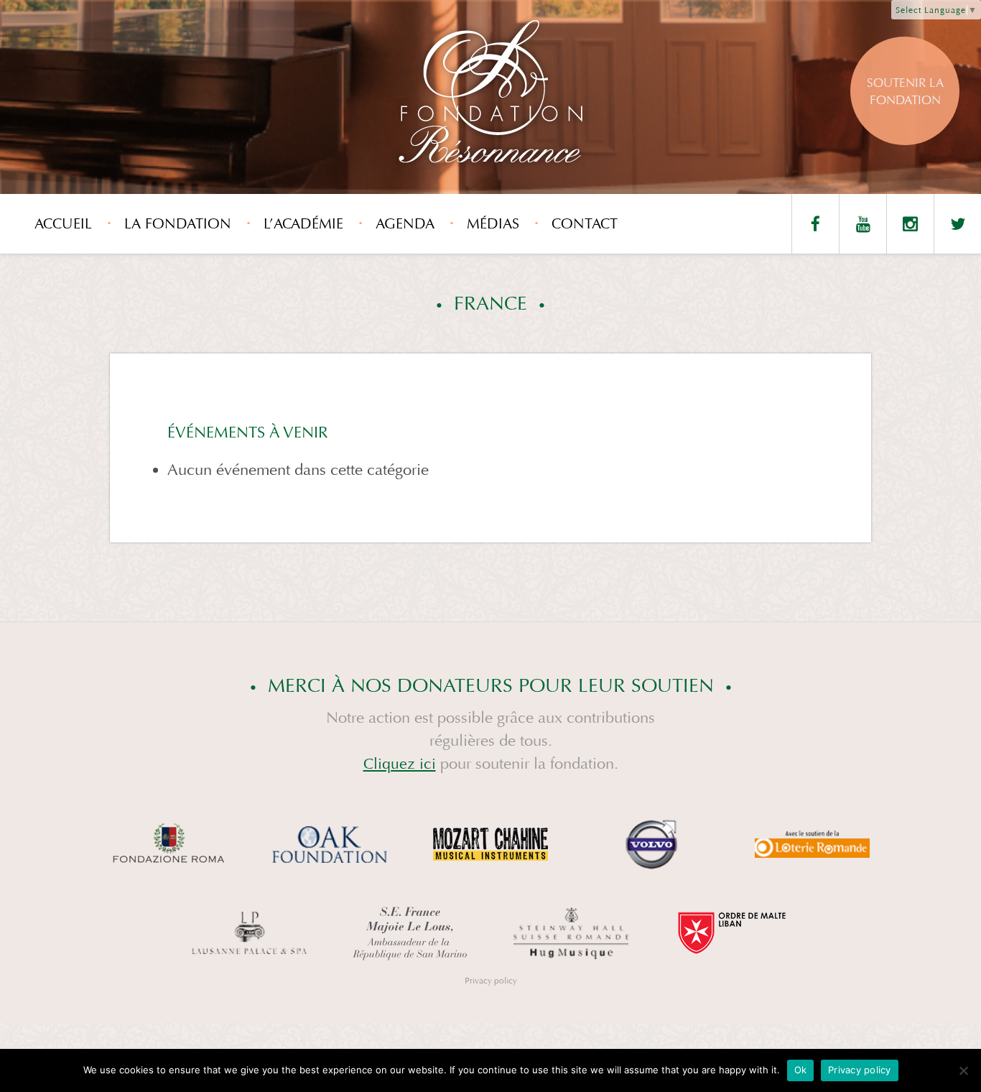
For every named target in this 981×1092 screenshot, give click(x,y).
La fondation (177, 224)
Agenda (405, 224)
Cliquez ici (399, 764)
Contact (585, 224)
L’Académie (303, 224)
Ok (800, 1069)
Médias (493, 224)
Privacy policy (491, 981)
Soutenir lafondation (905, 91)
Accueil (63, 224)
